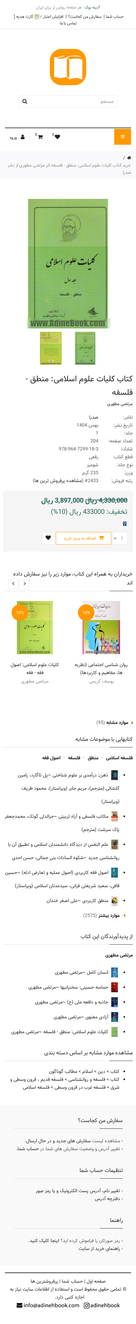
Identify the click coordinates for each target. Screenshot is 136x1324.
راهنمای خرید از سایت (99, 1249)
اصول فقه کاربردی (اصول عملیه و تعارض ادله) (66, 873)
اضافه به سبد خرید (80, 538)
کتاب (114, 1072)
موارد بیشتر (108, 916)
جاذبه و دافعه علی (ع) (88, 1002)
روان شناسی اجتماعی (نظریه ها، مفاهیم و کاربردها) (101, 669)
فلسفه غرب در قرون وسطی (80, 1087)
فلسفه (74, 758)
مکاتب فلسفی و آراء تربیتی (84, 816)
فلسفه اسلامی (119, 758)
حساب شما (115, 17)
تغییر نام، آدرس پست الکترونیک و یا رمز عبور (78, 1191)
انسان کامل (98, 972)
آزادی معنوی (97, 1017)
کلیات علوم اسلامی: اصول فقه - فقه (35, 669)
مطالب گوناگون (63, 1072)
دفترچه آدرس (107, 1199)
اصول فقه (51, 758)
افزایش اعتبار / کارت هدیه (39, 16)
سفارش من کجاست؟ (84, 17)
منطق (93, 758)
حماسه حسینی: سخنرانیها (85, 987)
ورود (13, 137)
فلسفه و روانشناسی (86, 1079)
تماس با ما (68, 23)
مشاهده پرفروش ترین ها (58, 481)
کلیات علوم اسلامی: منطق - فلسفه (76, 1032)
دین (101, 1072)
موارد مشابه (117, 723)
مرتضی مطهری (120, 403)
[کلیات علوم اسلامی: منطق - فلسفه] (84, 348)
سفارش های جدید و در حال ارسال (58, 1141)
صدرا (93, 417)
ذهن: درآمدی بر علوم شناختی (81, 775)
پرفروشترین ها (44, 1281)
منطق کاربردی (96, 901)
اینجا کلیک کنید (44, 1241)
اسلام (87, 1072)
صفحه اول (96, 1281)
